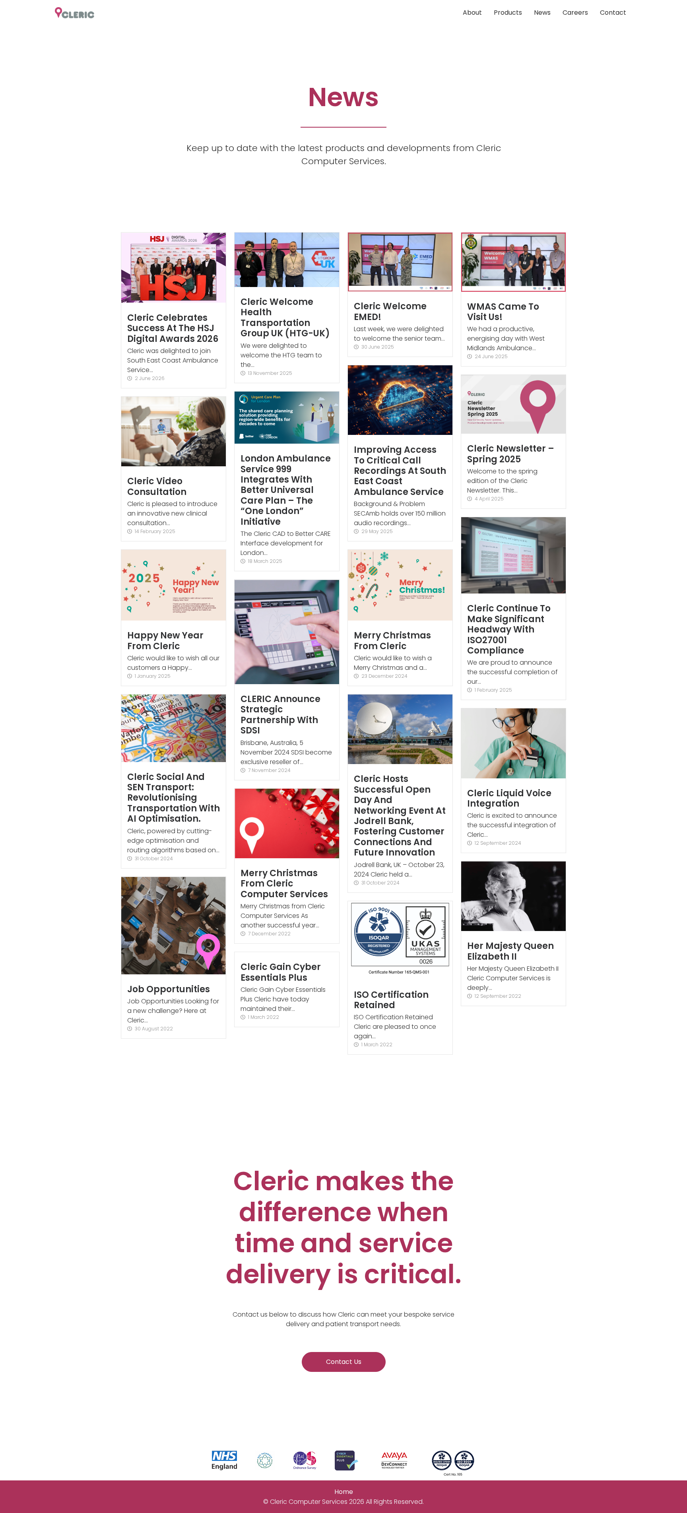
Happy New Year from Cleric (165, 640)
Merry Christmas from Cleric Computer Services (284, 883)
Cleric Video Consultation (156, 486)
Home (343, 1491)
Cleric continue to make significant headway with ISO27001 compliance (509, 629)
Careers (575, 12)
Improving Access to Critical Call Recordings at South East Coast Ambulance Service (400, 471)
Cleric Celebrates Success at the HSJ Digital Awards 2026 (172, 328)
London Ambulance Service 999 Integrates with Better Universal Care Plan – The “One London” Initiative (286, 490)
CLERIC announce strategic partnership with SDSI (280, 715)
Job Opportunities (168, 989)
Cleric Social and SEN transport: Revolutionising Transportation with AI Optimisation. (173, 798)
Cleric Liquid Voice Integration (509, 798)
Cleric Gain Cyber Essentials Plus (281, 972)
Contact (613, 12)
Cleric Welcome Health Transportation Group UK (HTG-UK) (285, 317)
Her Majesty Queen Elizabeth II (510, 951)
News (542, 12)
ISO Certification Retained (391, 1000)
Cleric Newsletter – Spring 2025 (510, 453)
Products (508, 12)
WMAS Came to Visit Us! (503, 312)
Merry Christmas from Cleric (392, 640)
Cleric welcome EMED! (390, 311)
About (472, 12)
